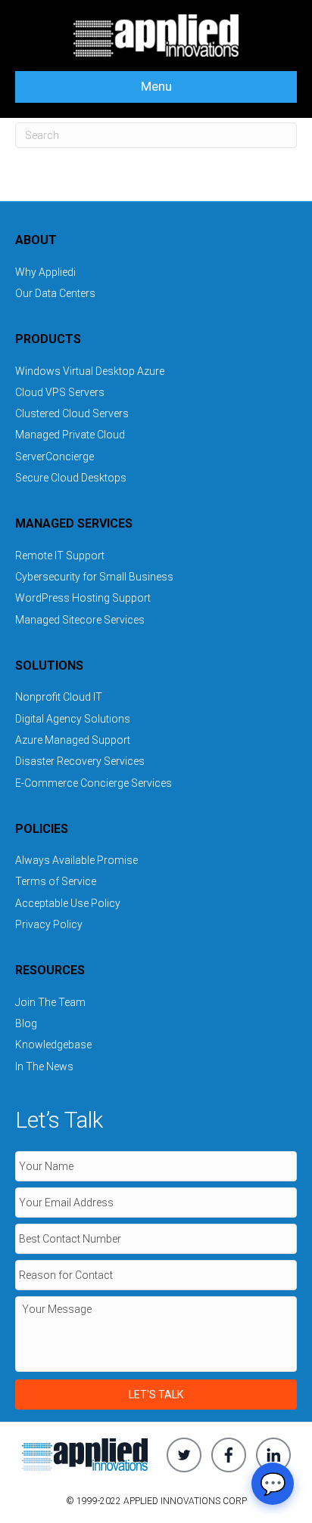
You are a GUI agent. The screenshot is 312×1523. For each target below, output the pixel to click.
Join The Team (50, 1002)
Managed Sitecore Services (80, 620)
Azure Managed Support (72, 740)
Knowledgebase (53, 1045)
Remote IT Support (60, 555)
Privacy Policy (49, 924)
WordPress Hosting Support (83, 598)
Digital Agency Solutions (72, 719)
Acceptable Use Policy (67, 903)
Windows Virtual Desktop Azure (89, 371)
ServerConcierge (54, 456)
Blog (26, 1023)
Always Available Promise (76, 860)
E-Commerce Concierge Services (93, 783)
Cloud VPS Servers (60, 392)
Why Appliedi (45, 272)
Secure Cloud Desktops (70, 478)
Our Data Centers (55, 293)
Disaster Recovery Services (80, 761)
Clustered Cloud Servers (72, 413)
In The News (44, 1066)
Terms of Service (55, 881)
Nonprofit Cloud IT (58, 697)
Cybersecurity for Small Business (94, 577)
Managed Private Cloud (70, 435)
